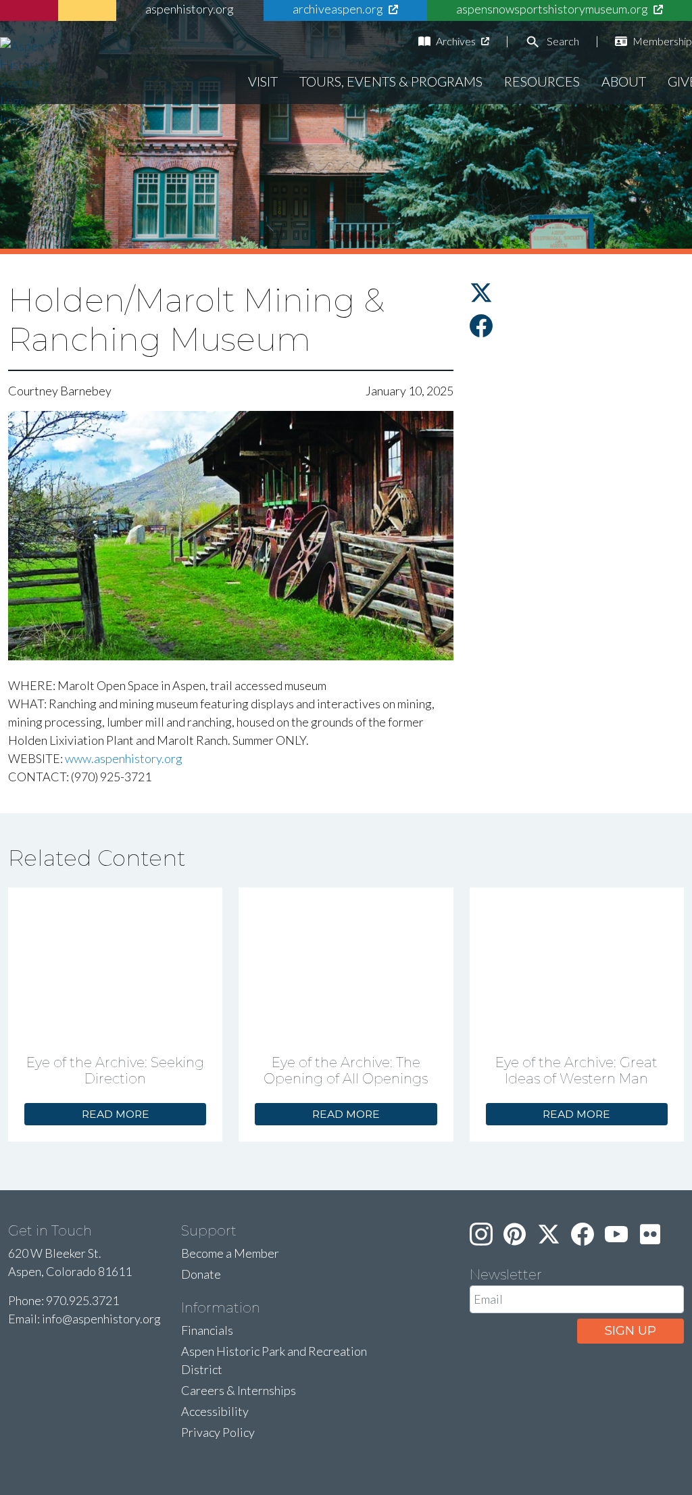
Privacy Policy (218, 1432)
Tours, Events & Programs (391, 81)
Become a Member (230, 1253)
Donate (201, 1274)
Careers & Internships (238, 1390)
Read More (115, 1114)
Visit (263, 81)
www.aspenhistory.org (123, 758)
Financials (207, 1330)
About (623, 81)
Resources (542, 81)
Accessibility (215, 1411)
